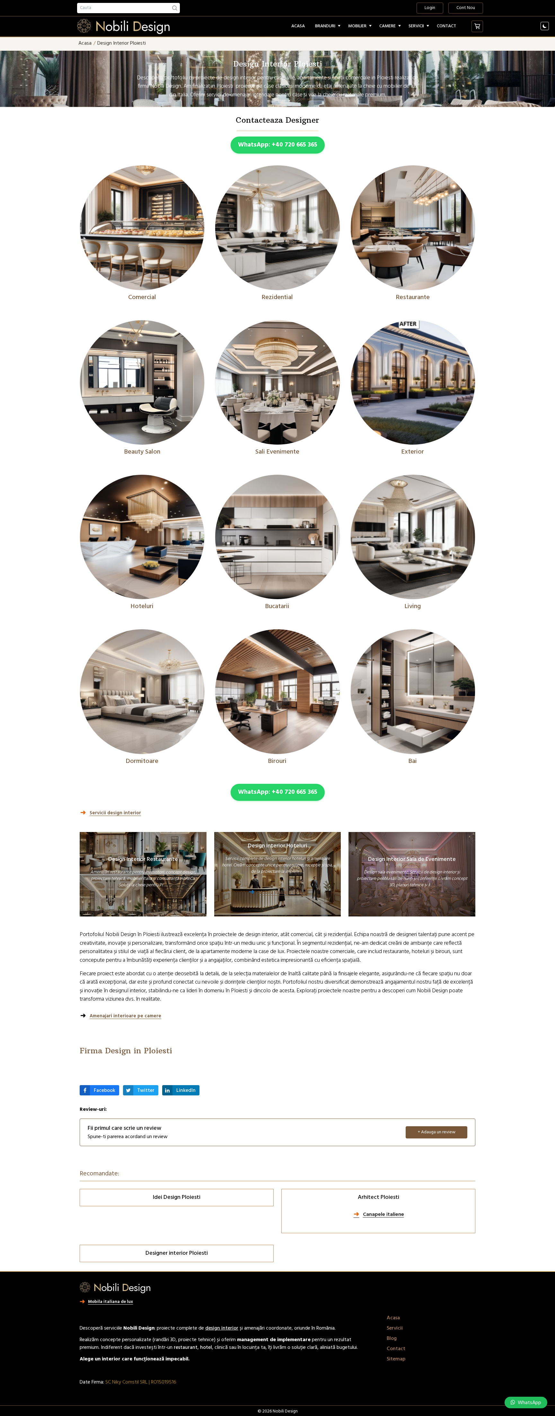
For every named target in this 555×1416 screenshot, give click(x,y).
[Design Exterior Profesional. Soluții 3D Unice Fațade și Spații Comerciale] (412, 382)
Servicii (416, 26)
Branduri (325, 26)
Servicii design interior (115, 813)
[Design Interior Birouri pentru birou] (277, 691)
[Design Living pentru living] (412, 536)
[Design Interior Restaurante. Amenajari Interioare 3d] (412, 227)
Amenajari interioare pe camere (125, 1016)
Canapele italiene (383, 1214)
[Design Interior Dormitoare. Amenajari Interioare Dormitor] (142, 691)
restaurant (186, 1347)
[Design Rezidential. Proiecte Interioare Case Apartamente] (277, 227)
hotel (206, 1347)
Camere (387, 26)
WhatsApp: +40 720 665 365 (277, 145)
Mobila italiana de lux (282, 893)
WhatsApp (528, 1403)
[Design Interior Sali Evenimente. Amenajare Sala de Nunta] (277, 382)
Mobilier (357, 26)
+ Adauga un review (436, 1132)
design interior (221, 1328)
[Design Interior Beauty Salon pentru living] (142, 382)
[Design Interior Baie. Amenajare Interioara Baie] (412, 691)
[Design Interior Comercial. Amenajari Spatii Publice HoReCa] (142, 227)
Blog (392, 1338)
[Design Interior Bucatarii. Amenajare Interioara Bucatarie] (277, 536)
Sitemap (396, 1359)
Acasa (298, 26)
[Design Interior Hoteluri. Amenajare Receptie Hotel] (142, 536)
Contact (446, 26)
